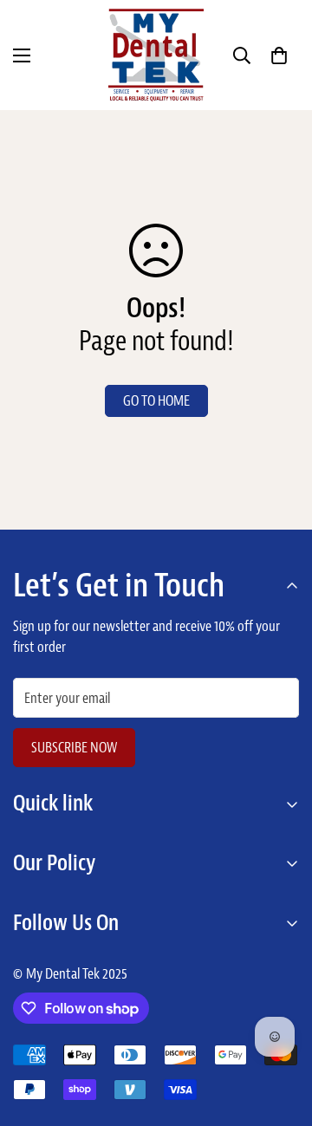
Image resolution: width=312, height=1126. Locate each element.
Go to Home (156, 400)
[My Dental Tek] (156, 55)
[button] (279, 55)
